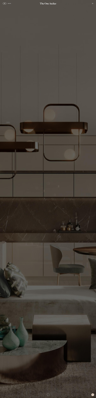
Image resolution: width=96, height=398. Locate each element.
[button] (92, 3)
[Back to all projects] (6, 218)
